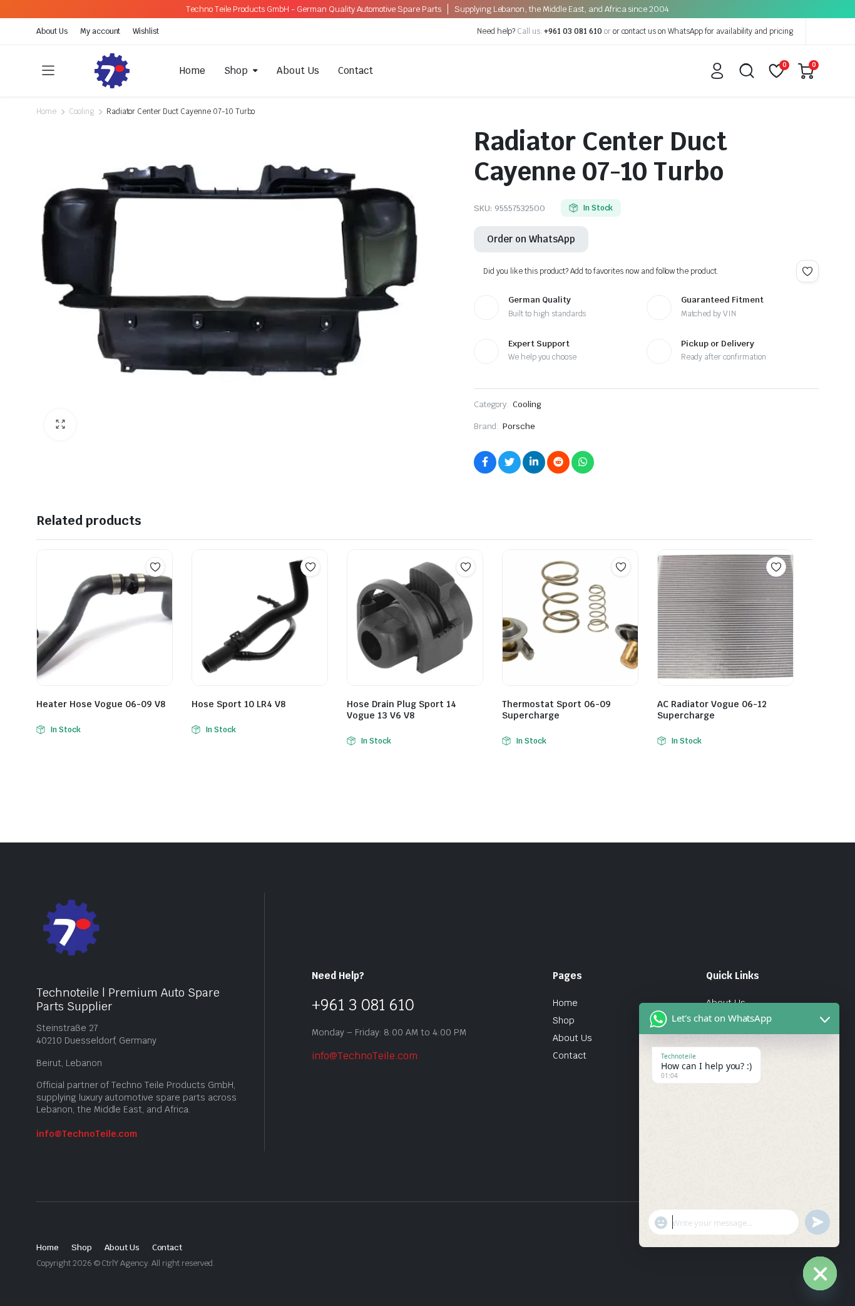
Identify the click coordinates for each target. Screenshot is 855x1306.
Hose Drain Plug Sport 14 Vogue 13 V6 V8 (401, 709)
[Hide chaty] (820, 1273)
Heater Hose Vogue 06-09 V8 (100, 704)
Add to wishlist (807, 271)
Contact (356, 70)
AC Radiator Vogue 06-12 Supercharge (712, 709)
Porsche (519, 426)
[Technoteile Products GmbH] (112, 71)
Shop (236, 70)
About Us (52, 31)
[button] (60, 424)
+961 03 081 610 (573, 31)
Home (192, 70)
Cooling (81, 111)
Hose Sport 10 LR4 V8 (238, 704)
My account (100, 31)
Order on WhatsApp (531, 239)
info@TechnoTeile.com (86, 1133)
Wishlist (146, 31)
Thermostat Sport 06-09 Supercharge (556, 709)
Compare (161, 591)
